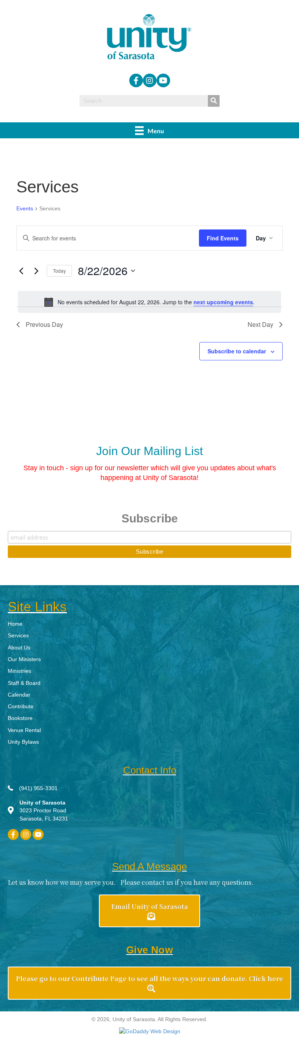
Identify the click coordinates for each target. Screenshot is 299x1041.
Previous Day (44, 324)
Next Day (260, 324)
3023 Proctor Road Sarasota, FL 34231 (43, 810)
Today (59, 270)
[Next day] (36, 270)
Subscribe (149, 518)
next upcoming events (223, 302)
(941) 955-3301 (38, 788)
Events (24, 208)
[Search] (214, 101)
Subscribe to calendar (237, 351)
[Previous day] (21, 270)
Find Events (223, 238)
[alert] (149, 302)
